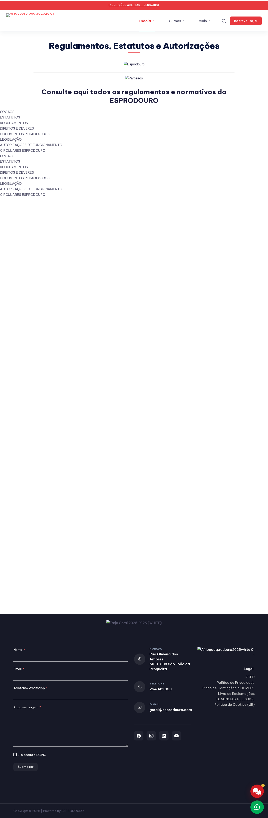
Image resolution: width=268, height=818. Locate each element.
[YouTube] (176, 735)
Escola (145, 21)
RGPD (40, 755)
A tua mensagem (25, 707)
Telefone (156, 683)
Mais (203, 21)
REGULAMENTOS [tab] (14, 123)
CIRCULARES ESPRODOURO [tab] (22, 150)
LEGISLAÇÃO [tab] (11, 139)
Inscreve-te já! (246, 21)
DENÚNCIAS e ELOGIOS (235, 699)
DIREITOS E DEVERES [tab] (17, 128)
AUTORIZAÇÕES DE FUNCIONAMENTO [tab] (31, 145)
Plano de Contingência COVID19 (228, 688)
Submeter (26, 767)
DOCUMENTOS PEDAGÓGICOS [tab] (25, 134)
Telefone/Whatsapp (29, 688)
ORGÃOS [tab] (7, 112)
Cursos (175, 21)
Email (17, 669)
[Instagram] (151, 735)
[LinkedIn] (164, 735)
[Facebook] (138, 735)
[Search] (224, 21)
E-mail (154, 704)
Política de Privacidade (236, 682)
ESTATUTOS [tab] (10, 117)
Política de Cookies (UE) (234, 704)
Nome (17, 650)
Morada (155, 648)
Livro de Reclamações (236, 694)
